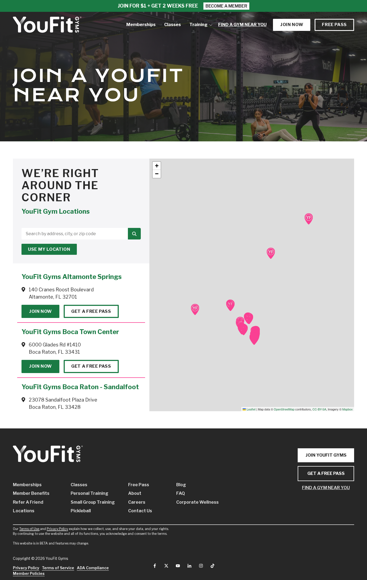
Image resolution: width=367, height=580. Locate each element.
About (134, 493)
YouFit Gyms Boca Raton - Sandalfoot (80, 387)
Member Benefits (31, 493)
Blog (181, 484)
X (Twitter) (166, 565)
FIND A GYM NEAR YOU (326, 487)
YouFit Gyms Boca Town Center (70, 332)
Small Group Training (91, 502)
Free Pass (334, 24)
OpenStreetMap (284, 409)
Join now (291, 24)
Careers (136, 502)
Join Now (40, 311)
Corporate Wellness (192, 502)
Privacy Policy (57, 529)
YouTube (177, 565)
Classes (79, 484)
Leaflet (251, 409)
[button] (254, 339)
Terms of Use (29, 529)
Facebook (154, 565)
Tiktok (212, 565)
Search (134, 233)
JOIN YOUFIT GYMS (326, 455)
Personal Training (89, 493)
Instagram (201, 565)
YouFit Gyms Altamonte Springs (71, 277)
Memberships (27, 484)
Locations (23, 510)
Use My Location (49, 249)
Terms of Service (58, 567)
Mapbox (347, 409)
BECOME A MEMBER (226, 6)
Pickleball (81, 510)
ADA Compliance (93, 567)
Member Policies (29, 573)
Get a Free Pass (91, 311)
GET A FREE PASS (326, 473)
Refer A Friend (28, 502)
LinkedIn (189, 565)
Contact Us (140, 510)
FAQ (180, 493)
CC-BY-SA (319, 409)
